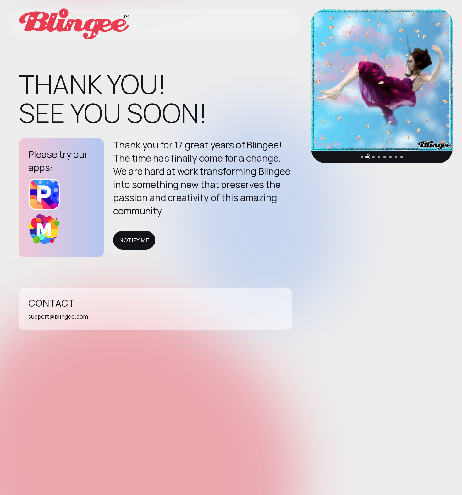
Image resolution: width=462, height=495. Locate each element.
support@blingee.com (58, 316)
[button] (362, 157)
